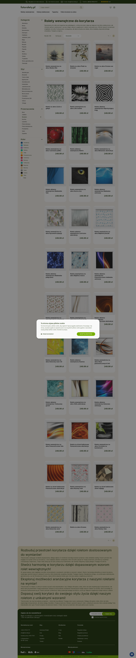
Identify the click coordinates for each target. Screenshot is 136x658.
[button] (47, 334)
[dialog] (68, 329)
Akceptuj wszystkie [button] (86, 334)
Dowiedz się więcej (62, 330)
